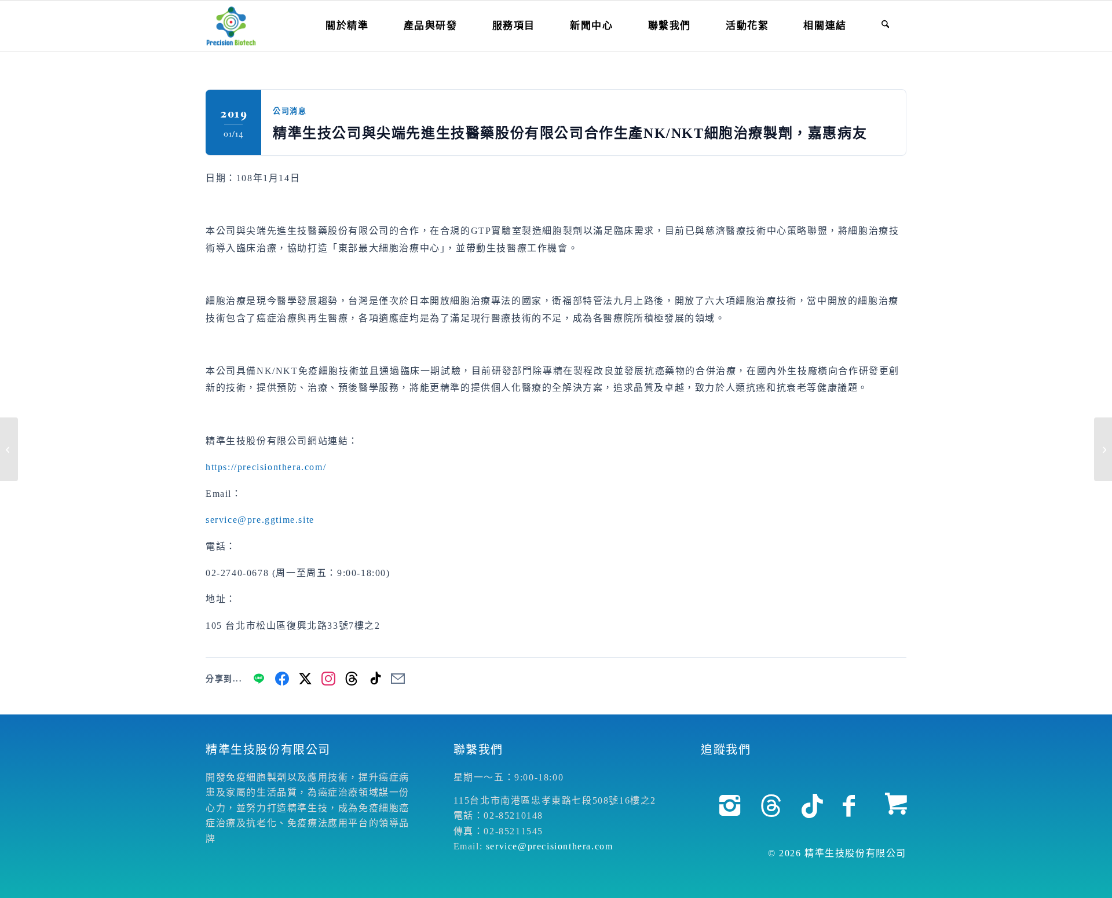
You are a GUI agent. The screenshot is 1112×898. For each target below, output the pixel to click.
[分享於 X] (305, 679)
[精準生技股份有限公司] (231, 26)
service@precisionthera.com (549, 846)
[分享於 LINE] (259, 679)
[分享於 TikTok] (375, 679)
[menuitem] (347, 26)
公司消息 (289, 111)
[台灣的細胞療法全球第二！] (9, 449)
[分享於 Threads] (352, 679)
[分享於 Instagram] (328, 679)
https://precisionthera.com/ (266, 467)
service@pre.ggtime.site (260, 520)
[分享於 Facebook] (282, 679)
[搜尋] (885, 26)
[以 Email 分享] (398, 679)
